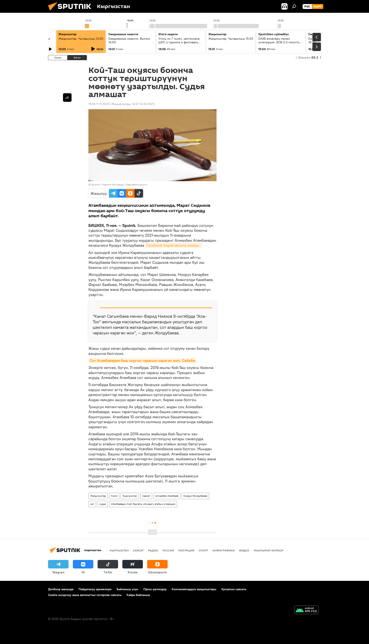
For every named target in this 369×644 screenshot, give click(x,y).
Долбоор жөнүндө (60, 589)
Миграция (186, 550)
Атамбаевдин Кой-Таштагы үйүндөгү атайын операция (143, 504)
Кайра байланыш (138, 595)
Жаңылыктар (98, 495)
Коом (114, 495)
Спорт (203, 550)
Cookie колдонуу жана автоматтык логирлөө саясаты (85, 595)
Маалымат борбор (268, 550)
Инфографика (223, 550)
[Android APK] (306, 610)
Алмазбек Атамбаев (166, 495)
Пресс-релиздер (155, 589)
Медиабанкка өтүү (136, 184)
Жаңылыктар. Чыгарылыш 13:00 (81, 39)
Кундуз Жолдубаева (195, 495)
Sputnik (95, 184)
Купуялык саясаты (233, 589)
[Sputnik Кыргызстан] (71, 12)
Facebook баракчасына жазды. (173, 245)
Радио (153, 550)
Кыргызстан (130, 495)
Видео (244, 550)
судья (102, 504)
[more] (67, 97)
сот (92, 504)
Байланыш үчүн (127, 589)
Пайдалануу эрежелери (95, 589)
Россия (168, 550)
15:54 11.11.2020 (99, 104)
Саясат (146, 495)
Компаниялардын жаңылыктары (194, 589)
